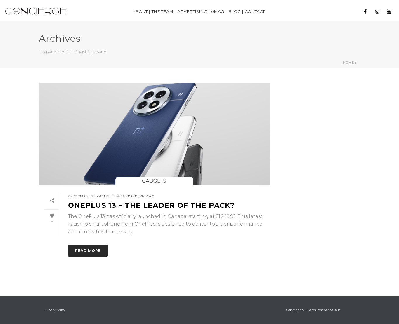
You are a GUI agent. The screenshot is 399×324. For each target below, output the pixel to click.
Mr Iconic (81, 195)
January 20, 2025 (139, 195)
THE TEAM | (164, 11)
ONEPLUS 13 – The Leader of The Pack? (151, 205)
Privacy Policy (55, 310)
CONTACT (255, 11)
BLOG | (235, 11)
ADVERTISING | (193, 11)
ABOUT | (141, 11)
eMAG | (219, 11)
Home (348, 63)
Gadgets (102, 195)
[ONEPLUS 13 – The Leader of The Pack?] (154, 134)
